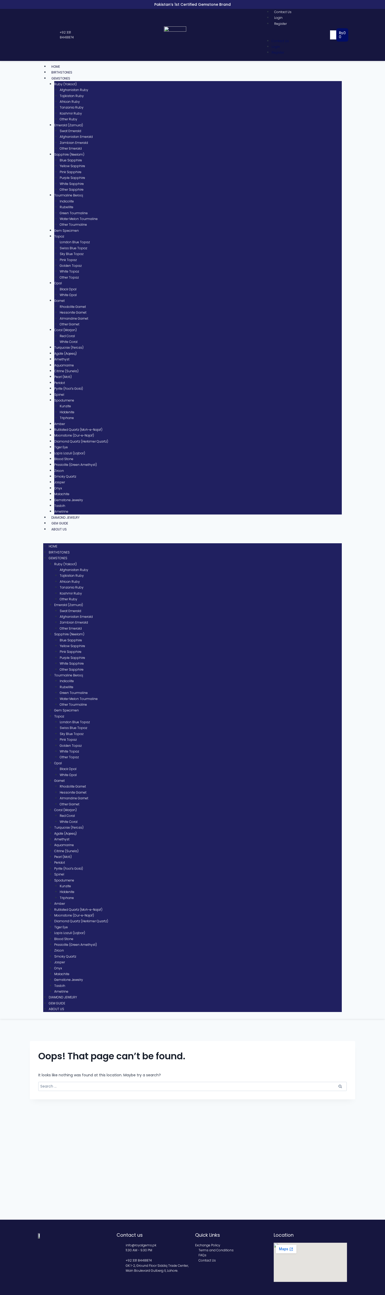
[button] (298, 35)
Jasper (59, 482)
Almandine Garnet (74, 318)
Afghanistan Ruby (74, 90)
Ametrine (61, 511)
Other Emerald (71, 148)
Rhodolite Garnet (73, 306)
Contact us (130, 1235)
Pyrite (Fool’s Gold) (68, 388)
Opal (58, 283)
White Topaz (69, 271)
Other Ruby (68, 119)
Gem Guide (59, 523)
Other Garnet (69, 324)
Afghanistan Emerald (76, 136)
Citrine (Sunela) (66, 371)
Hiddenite (67, 412)
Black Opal (68, 289)
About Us (59, 529)
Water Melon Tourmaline (79, 219)
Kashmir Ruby (71, 113)
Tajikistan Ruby (72, 96)
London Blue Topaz (75, 242)
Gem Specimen (66, 230)
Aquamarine (64, 365)
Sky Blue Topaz (72, 254)
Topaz (59, 236)
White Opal (68, 295)
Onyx (58, 488)
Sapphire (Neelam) (69, 154)
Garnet (59, 300)
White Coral (69, 342)
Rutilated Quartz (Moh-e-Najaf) (78, 429)
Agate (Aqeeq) (65, 353)
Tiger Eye (61, 447)
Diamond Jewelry (65, 517)
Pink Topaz (68, 260)
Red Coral (67, 336)
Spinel (59, 394)
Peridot (59, 383)
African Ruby (70, 101)
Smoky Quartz (65, 476)
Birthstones (61, 72)
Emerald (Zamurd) (68, 125)
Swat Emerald (70, 131)
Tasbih (59, 506)
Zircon (59, 470)
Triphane (67, 418)
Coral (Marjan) (65, 330)
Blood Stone (63, 459)
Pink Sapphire (70, 172)
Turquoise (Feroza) (69, 347)
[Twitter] (45, 35)
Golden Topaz (71, 265)
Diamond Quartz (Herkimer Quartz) (81, 441)
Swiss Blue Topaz (73, 248)
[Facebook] (40, 35)
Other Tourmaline (73, 224)
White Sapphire (72, 184)
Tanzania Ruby (72, 107)
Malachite (61, 494)
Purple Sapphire (72, 178)
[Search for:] (192, 1086)
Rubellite (66, 207)
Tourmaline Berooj (68, 195)
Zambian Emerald (74, 142)
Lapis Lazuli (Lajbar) (69, 453)
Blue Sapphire (71, 160)
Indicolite (67, 201)
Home (55, 66)
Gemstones (60, 78)
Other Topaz (69, 277)
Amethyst (61, 359)
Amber (59, 424)
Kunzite (65, 406)
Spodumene (64, 400)
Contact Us (283, 12)
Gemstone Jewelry (68, 500)
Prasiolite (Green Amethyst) (75, 464)
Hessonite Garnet (73, 312)
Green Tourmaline (74, 213)
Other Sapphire (72, 189)
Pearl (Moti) (63, 377)
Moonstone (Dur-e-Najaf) (74, 435)
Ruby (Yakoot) (65, 84)
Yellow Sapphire (72, 166)
